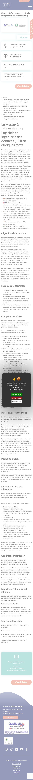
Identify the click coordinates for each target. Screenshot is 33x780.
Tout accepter (17, 394)
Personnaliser (16, 401)
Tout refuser (17, 398)
